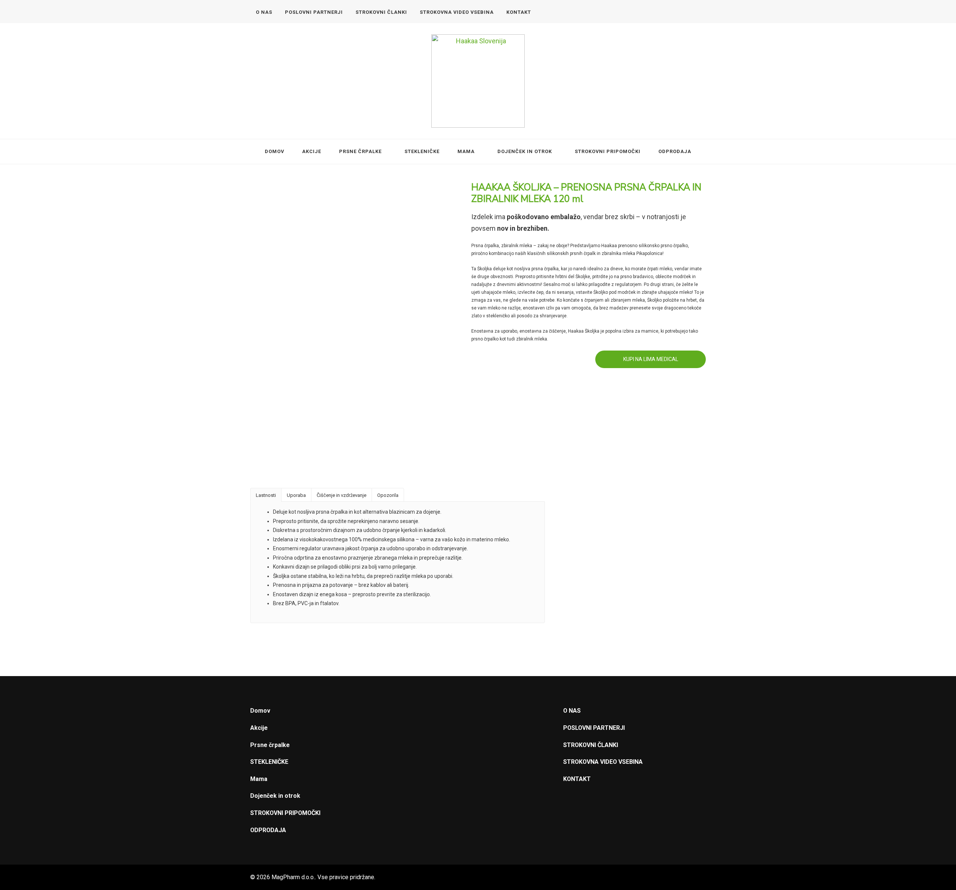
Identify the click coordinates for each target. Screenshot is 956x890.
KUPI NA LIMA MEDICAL (650, 359)
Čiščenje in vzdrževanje (341, 495)
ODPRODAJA (674, 151)
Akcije (311, 151)
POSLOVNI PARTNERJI (314, 12)
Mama (466, 151)
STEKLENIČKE (422, 151)
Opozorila (387, 495)
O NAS (264, 12)
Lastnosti (266, 495)
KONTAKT (518, 12)
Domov (274, 151)
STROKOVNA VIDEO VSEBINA (457, 12)
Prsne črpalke (360, 151)
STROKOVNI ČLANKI (381, 12)
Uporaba (296, 495)
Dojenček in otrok (524, 151)
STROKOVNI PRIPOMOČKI (607, 151)
